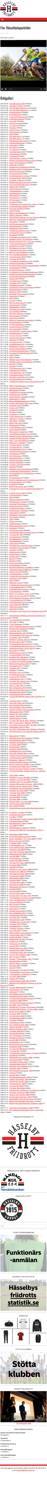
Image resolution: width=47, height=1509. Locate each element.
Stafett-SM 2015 (15, 572)
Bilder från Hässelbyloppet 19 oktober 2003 (25, 1103)
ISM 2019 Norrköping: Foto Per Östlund (24, 217)
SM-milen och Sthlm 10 (18, 377)
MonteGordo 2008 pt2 (17, 871)
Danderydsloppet (16, 500)
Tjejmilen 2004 (14, 1068)
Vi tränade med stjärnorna (19, 237)
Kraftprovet (13, 941)
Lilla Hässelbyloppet (8, 1455)
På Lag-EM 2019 (15, 174)
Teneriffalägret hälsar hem (19, 434)
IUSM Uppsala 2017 (16, 416)
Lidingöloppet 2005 (16, 1022)
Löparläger (13, 296)
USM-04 (12, 1073)
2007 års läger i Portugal (18, 963)
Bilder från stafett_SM (17, 486)
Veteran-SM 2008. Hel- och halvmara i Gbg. (25, 830)
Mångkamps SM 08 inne (18, 887)
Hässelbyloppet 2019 (17, 152)
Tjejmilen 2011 (14, 668)
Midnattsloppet (15, 290)
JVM (10, 298)
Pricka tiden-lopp (16, 530)
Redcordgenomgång (17, 349)
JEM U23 (12, 364)
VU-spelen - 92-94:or (16, 812)
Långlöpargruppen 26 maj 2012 (21, 648)
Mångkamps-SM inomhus (19, 141)
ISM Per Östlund (15, 215)
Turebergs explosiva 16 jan (19, 230)
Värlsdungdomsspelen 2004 (19, 1077)
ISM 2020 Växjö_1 (15, 139)
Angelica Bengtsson (16, 143)
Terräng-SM (14, 150)
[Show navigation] (2, 20)
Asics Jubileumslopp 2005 (18, 1025)
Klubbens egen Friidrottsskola (20, 169)
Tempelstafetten (15, 191)
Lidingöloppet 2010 (16, 694)
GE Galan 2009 (14, 799)
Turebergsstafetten (16, 325)
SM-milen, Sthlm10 (16, 180)
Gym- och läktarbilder (17, 900)
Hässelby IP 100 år (16, 106)
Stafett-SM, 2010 (15, 714)
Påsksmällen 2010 (16, 727)
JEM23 (11, 561)
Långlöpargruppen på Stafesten (21, 287)
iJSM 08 (12, 889)
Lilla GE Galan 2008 (16, 893)
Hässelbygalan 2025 (16, 104)
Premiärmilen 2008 (16, 876)
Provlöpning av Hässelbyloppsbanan (23, 272)
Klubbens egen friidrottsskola (20, 469)
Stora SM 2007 (14, 931)
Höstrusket (13, 145)
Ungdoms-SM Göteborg (18, 659)
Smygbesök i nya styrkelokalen (21, 788)
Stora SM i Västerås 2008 (18, 852)
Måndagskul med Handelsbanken (23, 1170)
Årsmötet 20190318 (16, 209)
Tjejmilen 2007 (14, 924)
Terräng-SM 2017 (16, 342)
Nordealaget (14, 747)
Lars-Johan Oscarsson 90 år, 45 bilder (23, 725)
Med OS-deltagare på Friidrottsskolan (24, 480)
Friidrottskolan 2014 (16, 587)
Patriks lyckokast (15, 821)
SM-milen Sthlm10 (16, 314)
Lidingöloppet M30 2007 (18, 915)
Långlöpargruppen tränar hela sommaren (25, 381)
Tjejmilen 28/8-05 (15, 1031)
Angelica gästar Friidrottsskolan (21, 710)
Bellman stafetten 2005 (18, 1029)
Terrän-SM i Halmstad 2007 (19, 955)
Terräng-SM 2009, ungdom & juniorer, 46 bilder (27, 771)
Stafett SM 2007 (15, 937)
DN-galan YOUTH (16, 672)
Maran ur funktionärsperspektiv (21, 320)
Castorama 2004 (15, 1060)
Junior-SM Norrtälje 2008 (18, 847)
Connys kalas (14, 906)
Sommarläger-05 (15, 1042)
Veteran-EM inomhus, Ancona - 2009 (23, 784)
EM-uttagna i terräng (17, 248)
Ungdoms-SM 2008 (16, 850)
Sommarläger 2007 (16, 935)
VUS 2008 (12, 826)
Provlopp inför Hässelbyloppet (20, 545)
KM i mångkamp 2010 (17, 688)
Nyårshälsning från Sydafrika (20, 738)
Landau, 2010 (14, 716)
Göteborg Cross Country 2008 (20, 869)
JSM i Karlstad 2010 (16, 705)
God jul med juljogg (17, 338)
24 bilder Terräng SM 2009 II (20, 777)
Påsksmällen (14, 399)
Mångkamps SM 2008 (17, 854)
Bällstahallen (14, 307)
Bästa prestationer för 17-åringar (22, 241)
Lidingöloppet (14, 154)
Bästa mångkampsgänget (19, 401)
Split (11, 497)
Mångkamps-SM (15, 228)
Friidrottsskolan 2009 (17, 758)
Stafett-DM (13, 279)
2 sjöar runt (13, 408)
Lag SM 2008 (14, 856)
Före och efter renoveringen (20, 331)
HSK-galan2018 (15, 329)
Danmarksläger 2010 (17, 707)
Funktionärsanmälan (23, 1232)
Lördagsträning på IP (17, 815)
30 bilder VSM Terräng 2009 (19, 782)
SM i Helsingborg (16, 1036)
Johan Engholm (15, 718)
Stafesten (13, 165)
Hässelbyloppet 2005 (17, 1018)
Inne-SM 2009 (14, 797)
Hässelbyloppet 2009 (17, 740)
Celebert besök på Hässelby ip (20, 755)
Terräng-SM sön (15, 445)
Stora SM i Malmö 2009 (18, 753)
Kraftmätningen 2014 (17, 602)
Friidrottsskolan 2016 (17, 427)
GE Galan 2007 (14, 966)
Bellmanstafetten (16, 458)
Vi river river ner (15, 335)
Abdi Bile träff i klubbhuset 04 (20, 1066)
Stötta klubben (23, 1349)
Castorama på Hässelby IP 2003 (21, 1108)
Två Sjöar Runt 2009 (16, 793)
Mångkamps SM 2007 (17, 939)
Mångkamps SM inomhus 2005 (20, 1057)
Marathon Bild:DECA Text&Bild (21, 567)
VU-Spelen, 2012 (15, 637)
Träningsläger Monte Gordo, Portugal (24, 1053)
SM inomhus (14, 517)
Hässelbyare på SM (16, 285)
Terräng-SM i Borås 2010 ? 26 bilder (22, 720)
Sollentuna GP (14, 370)
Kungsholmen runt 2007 (18, 948)
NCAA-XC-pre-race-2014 (18, 596)
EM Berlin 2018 (14, 292)
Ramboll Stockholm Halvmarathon (22, 160)
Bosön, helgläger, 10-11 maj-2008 (21, 839)
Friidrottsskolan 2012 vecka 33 (20, 635)
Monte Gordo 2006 (16, 1011)
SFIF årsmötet (14, 200)
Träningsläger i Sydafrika (19, 974)
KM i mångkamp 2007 (17, 913)
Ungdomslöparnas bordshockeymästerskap (26, 808)
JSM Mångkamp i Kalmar (18, 828)
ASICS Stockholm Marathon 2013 (21, 626)
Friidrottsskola (14, 565)
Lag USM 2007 (14, 917)
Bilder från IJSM (15, 423)
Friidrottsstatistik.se (23, 1276)
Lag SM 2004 (14, 1075)
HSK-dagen (13, 909)
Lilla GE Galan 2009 (16, 804)
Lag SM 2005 (14, 1040)
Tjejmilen (13, 550)
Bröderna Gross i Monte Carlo (20, 786)
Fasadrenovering (16, 327)
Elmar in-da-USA (15, 841)
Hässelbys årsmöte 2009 (18, 791)
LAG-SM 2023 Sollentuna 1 (19, 110)
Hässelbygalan (15, 112)
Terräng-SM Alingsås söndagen (21, 998)
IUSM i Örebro (14, 130)
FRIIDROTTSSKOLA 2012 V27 (19, 640)
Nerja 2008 (13, 806)
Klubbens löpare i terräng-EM (20, 239)
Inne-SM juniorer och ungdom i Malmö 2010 (26, 731)
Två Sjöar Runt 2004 (16, 1088)
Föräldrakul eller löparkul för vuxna (23, 204)
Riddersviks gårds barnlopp (19, 182)
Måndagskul (14, 195)
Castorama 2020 (15, 123)
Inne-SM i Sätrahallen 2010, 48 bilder (23, 729)
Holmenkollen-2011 (16, 679)
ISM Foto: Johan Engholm (18, 220)
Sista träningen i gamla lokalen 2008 (23, 819)
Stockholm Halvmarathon (19, 351)
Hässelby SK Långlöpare (18, 504)
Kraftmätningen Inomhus (19, 589)
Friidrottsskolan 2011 (17, 675)
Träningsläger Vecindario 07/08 (21, 898)
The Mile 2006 (14, 976)
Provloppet (13, 156)
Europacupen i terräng (18, 970)
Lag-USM (12, 121)
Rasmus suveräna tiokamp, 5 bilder (22, 769)
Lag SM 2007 (14, 946)
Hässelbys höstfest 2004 (18, 1062)
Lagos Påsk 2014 (15, 605)
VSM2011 (12, 670)
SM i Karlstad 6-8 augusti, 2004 (20, 1071)
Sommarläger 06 (15, 990)
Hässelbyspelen (15, 926)
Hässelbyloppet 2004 (17, 1064)
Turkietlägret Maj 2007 (18, 952)
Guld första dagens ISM (18, 224)
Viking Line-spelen (16, 460)
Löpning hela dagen (17, 508)
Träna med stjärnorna (18, 117)
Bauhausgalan (14, 316)
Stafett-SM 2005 (15, 1027)
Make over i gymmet (17, 443)
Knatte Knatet (14, 430)
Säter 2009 (13, 775)
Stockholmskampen (16, 270)
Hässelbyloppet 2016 (17, 449)
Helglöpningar (15, 395)
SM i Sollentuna (15, 456)
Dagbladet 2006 (15, 1001)
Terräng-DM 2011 (16, 683)
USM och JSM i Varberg (18, 158)
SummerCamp (14, 305)
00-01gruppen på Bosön (18, 629)
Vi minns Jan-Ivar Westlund (19, 576)
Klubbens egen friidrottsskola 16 (21, 362)
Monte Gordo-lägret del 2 (19, 1044)
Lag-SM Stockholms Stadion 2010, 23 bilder (25, 696)
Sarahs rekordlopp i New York (20, 403)
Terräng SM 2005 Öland (18, 1049)
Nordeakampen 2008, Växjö (19, 766)
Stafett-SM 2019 (15, 189)
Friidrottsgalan (15, 115)
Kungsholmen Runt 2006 (18, 996)
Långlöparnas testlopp (18, 392)
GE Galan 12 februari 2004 (19, 1092)
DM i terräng (14, 957)
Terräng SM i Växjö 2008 (18, 863)
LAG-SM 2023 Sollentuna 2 (19, 108)
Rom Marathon (15, 961)
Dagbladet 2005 (15, 1046)
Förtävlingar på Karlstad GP (20, 471)
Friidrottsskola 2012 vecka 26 (20, 644)
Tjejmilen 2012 (14, 631)
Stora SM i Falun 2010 (17, 703)
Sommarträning (15, 388)
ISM (10, 134)
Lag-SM (12, 300)
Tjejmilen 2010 (14, 701)
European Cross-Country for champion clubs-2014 (28, 611)
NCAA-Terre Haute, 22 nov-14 (20, 594)
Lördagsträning (15, 537)
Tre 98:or (12, 817)
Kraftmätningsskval (16, 119)
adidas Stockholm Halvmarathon (13, 1433)
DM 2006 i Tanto (15, 1005)
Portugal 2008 (14, 865)
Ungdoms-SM (14, 283)
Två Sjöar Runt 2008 (16, 882)
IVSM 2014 (13, 609)
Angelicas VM (14, 552)
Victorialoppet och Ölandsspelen (21, 473)
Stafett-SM (13, 187)
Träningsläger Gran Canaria (20, 972)
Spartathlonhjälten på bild (19, 836)
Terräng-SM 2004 (16, 1086)
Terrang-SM (14, 125)
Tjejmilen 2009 (14, 745)
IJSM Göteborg (14, 132)
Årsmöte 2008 (14, 880)
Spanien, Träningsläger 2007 (20, 959)
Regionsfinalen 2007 (16, 920)
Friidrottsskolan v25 (16, 373)
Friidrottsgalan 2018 (17, 257)
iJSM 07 (12, 968)
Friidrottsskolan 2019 (17, 178)
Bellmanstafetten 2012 (17, 633)
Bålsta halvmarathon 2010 (19, 690)
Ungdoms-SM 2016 (16, 465)
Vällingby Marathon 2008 (18, 874)
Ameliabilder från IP (17, 233)
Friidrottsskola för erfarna (19, 176)
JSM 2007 (12, 867)
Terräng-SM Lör (15, 447)
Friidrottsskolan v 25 (17, 482)
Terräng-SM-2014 (16, 600)
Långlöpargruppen (16, 375)
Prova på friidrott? (24, 1117)
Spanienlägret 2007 (16, 950)
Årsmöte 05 (13, 1055)
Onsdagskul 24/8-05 (16, 1033)
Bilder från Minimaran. (18, 386)
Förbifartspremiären (8, 1444)
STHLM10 (13, 484)
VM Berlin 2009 (14, 749)
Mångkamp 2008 (15, 834)
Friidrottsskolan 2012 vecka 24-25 (21, 646)
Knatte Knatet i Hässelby (18, 397)
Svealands (13, 410)
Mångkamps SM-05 (16, 1038)
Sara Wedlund (14, 311)
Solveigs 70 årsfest (16, 902)
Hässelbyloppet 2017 (17, 344)
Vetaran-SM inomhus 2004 (19, 1095)
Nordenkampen (15, 226)
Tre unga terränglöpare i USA (20, 261)
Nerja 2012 (13, 650)
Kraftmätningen (15, 281)
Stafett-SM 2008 (15, 861)
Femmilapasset (15, 333)
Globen (12, 521)
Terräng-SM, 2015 (16, 535)
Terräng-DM (14, 1051)
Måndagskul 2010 (16, 712)
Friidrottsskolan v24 (16, 379)
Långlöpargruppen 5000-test (20, 570)
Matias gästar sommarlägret (20, 933)
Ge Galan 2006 (14, 1014)
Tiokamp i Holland (16, 928)
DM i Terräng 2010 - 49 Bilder (20, 723)
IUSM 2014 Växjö (15, 607)
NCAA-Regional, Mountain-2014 (21, 598)
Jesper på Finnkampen (17, 163)
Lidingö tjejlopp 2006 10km (19, 981)
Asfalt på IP (13, 992)
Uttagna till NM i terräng (18, 438)
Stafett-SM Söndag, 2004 (18, 1079)
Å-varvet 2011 (14, 677)
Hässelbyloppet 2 (15, 539)
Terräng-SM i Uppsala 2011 (19, 681)
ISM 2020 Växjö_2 (15, 136)
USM (11, 355)
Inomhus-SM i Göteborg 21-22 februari (24, 1090)
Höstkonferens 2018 (16, 246)
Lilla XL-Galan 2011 (16, 685)
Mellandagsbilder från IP (19, 526)
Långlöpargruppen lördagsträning (22, 532)
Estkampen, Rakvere (17, 760)
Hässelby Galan (15, 405)
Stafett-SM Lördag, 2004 (18, 1081)
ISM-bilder (13, 222)
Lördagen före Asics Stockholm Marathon (25, 489)
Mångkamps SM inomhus (18, 515)
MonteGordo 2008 (16, 885)
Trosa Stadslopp (15, 624)
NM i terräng (14, 904)
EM (10, 475)
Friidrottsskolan (15, 478)
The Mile (12, 1020)
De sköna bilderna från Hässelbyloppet (24, 265)
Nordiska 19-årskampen (18, 294)
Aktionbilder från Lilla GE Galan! (21, 1099)
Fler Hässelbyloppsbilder (18, 255)
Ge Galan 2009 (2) (15, 795)
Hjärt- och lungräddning (19, 440)
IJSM (11, 519)
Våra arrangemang (23, 1429)
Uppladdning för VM (17, 751)
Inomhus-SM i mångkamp (19, 657)
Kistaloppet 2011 (15, 666)
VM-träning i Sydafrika (18, 432)
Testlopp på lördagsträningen (20, 585)
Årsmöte (12, 128)
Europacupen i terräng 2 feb (20, 896)
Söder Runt (13, 318)
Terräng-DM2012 (15, 655)
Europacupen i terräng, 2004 (20, 1097)
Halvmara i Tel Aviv (16, 419)
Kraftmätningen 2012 (17, 653)
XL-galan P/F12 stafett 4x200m (20, 661)
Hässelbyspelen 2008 (17, 823)
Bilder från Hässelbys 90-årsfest (21, 1101)
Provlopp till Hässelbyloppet (20, 353)
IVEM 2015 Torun (15, 583)
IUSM (11, 211)
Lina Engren (13, 414)
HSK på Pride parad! (17, 171)
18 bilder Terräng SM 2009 (19, 780)
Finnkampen (14, 454)
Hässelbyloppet (15, 541)
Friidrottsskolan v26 (16, 368)
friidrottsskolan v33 (16, 845)
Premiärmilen (14, 198)
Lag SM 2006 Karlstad (17, 987)
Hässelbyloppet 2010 (17, 692)
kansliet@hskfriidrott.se (25, 1470)
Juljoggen (13, 528)
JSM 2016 (12, 467)
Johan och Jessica (15, 506)
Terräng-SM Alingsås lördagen (21, 1003)
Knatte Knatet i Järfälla (18, 502)
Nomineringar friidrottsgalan (20, 436)
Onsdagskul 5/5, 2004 (17, 1084)
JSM (11, 357)
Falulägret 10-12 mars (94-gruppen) (22, 1007)
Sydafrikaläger (15, 524)
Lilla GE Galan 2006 (16, 1016)
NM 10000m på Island (17, 994)
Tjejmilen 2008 (14, 843)
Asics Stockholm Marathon (19, 185)
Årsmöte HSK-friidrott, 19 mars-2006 (23, 1009)
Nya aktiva (13, 147)
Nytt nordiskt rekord (17, 303)
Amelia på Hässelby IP (17, 263)
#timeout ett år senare (18, 250)
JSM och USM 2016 (16, 462)
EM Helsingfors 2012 (17, 642)
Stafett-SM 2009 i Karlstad (19, 762)
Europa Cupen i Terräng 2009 (20, 801)
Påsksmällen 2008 (16, 878)
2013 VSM (12, 622)
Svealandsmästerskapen (18, 206)
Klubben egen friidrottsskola (20, 360)
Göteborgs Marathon (17, 911)
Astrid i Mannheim (16, 563)
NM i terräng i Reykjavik (18, 252)
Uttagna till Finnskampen (19, 167)
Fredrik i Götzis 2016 (17, 493)
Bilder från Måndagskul (18, 213)
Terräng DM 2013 (15, 620)
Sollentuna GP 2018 (16, 309)
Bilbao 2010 (13, 736)
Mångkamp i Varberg (17, 346)
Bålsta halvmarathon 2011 (19, 664)
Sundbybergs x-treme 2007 (19, 922)
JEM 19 (11, 559)
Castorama (13, 543)
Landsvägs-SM (14, 578)
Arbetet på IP (14, 556)
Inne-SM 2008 (14, 891)
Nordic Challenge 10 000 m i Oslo (21, 764)
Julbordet (13, 340)
